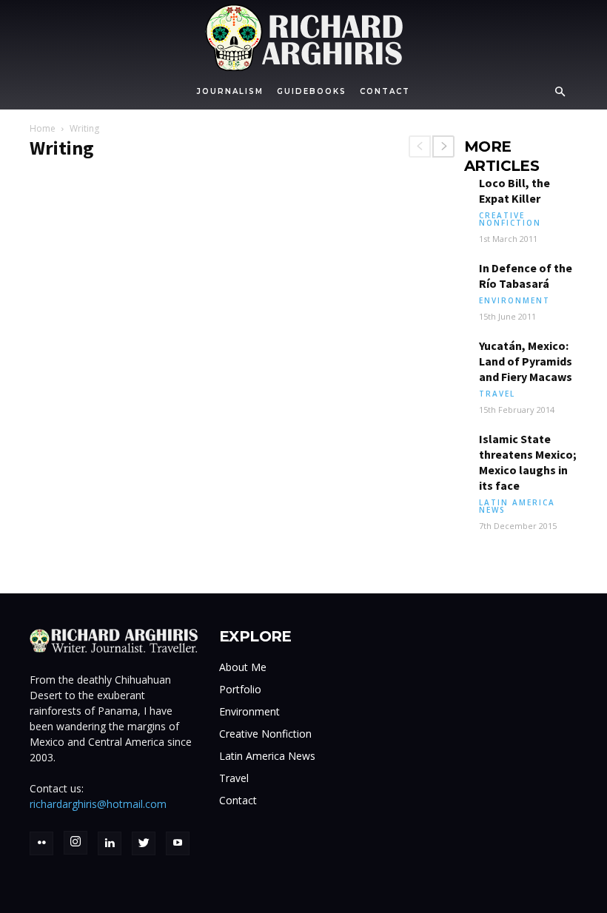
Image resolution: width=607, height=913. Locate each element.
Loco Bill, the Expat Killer (514, 190)
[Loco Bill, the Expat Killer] (438, 195)
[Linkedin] (109, 843)
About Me (242, 667)
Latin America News (517, 506)
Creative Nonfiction (510, 219)
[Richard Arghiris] (303, 37)
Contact (385, 91)
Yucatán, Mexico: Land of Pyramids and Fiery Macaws (525, 361)
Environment (514, 300)
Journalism (230, 91)
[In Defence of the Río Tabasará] (438, 280)
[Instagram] (75, 843)
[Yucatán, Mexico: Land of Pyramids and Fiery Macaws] (438, 358)
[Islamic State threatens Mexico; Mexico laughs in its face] (438, 451)
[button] (559, 92)
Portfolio (240, 689)
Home (43, 128)
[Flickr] (41, 843)
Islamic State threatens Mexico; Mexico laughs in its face (528, 462)
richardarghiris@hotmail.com (98, 804)
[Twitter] (143, 843)
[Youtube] (178, 843)
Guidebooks (311, 91)
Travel (497, 393)
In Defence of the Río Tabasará (525, 275)
